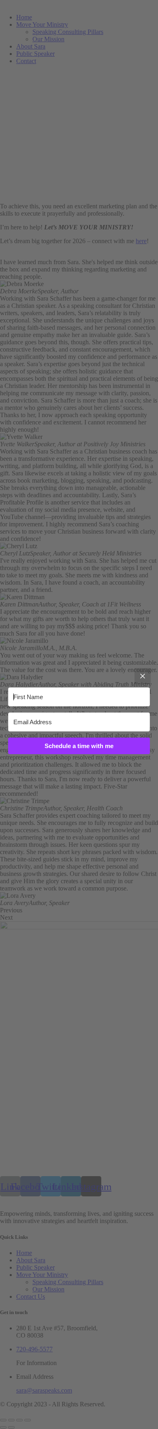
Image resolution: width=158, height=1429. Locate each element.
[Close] (143, 676)
